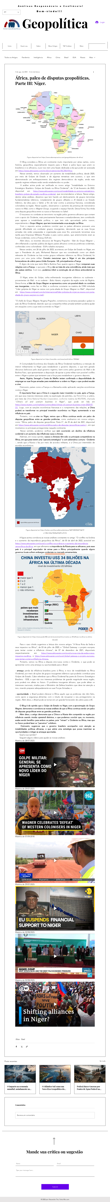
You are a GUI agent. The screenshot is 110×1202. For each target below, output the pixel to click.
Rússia (82, 57)
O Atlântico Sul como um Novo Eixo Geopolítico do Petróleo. (53, 1087)
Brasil (66, 57)
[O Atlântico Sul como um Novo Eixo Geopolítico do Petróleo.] (55, 1074)
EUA (74, 57)
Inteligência (38, 57)
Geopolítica (55, 23)
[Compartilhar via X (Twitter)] (22, 1047)
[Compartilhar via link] (27, 1047)
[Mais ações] (93, 72)
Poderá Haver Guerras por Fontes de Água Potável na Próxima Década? (88, 1087)
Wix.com (66, 1199)
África (49, 57)
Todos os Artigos (11, 57)
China (58, 57)
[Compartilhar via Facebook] (16, 1047)
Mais (91, 57)
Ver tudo (102, 1061)
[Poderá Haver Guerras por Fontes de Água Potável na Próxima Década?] (89, 1074)
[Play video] (55, 764)
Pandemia (25, 57)
